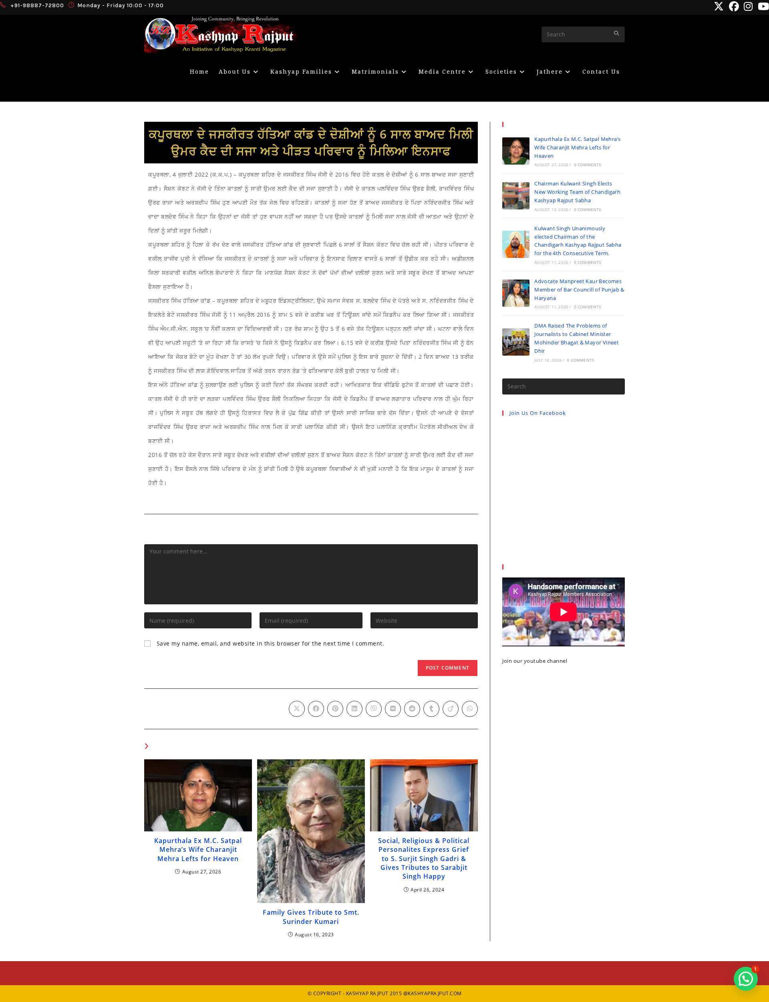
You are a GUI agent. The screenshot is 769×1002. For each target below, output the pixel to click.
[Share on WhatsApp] (470, 709)
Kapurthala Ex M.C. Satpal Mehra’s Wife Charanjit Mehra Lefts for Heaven (198, 849)
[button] (746, 979)
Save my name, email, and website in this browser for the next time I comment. (270, 643)
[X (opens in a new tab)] (719, 7)
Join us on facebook (537, 412)
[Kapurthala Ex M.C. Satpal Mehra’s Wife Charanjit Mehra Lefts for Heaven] (515, 151)
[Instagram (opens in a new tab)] (748, 7)
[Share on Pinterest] (335, 709)
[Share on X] (297, 709)
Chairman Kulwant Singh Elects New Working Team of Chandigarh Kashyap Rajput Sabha (577, 192)
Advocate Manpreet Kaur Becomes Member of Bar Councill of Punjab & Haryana (579, 290)
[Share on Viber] (374, 709)
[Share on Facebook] (316, 709)
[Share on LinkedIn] (354, 709)
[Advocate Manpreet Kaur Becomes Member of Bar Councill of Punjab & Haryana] (515, 293)
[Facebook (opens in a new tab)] (734, 7)
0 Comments (587, 164)
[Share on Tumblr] (431, 709)
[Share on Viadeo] (451, 709)
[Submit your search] (617, 33)
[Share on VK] (393, 709)
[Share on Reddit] (412, 709)
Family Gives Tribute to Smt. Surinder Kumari (311, 917)
